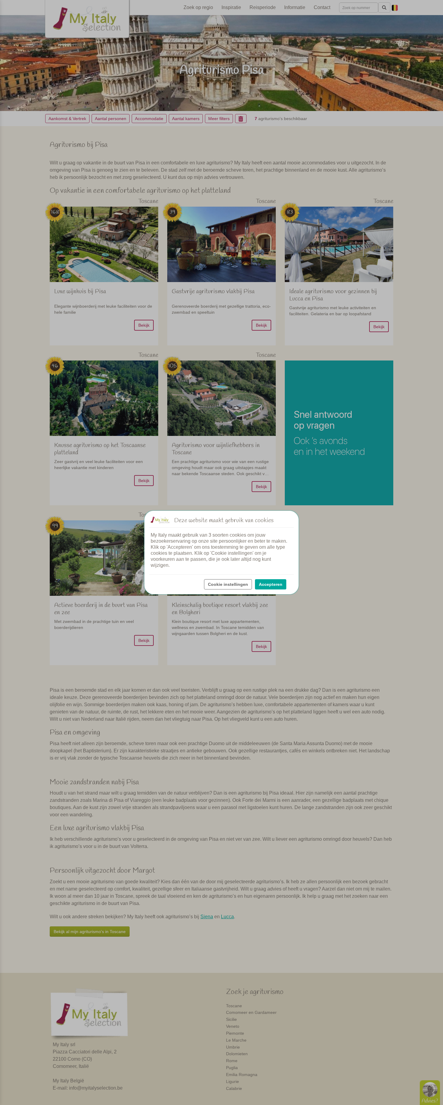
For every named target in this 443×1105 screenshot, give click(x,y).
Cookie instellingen (228, 584)
